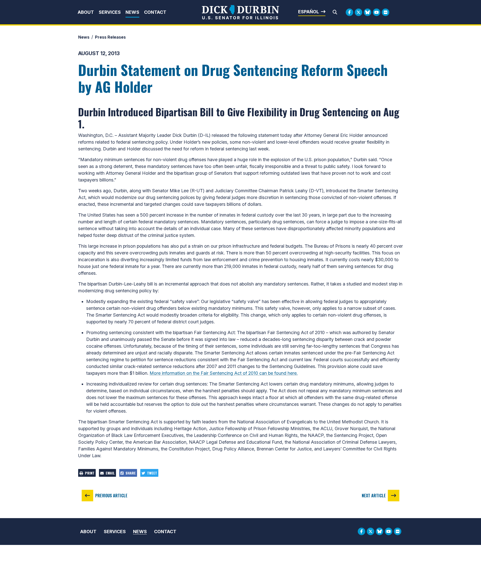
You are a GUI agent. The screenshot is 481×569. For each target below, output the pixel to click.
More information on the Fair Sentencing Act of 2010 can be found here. (224, 373)
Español (308, 11)
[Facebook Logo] (349, 12)
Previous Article (111, 496)
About (86, 12)
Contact (155, 12)
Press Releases (110, 37)
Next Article (374, 496)
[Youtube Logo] (376, 12)
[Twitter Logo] (358, 12)
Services (110, 12)
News (132, 12)
